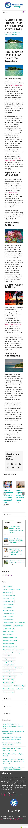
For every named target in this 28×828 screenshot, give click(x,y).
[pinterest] (16, 811)
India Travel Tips (20, 622)
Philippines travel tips (9, 659)
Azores (18, 589)
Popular (8, 522)
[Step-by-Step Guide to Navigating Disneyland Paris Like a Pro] (6, 539)
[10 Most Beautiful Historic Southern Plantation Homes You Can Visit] (6, 527)
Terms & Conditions (15, 820)
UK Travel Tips (20, 689)
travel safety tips (7, 686)
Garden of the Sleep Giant (13, 324)
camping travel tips (8, 598)
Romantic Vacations (11, 34)
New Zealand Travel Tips (10, 646)
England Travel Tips (8, 610)
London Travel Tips (8, 628)
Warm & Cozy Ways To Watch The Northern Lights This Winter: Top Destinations (13, 761)
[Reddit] (16, 464)
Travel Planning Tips (8, 683)
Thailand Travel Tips (8, 680)
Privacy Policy (5, 820)
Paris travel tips (16, 652)
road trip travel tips (8, 664)
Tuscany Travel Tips (8, 689)
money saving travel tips (10, 637)
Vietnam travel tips (8, 692)
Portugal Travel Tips (8, 662)
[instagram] (12, 811)
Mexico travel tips (8, 634)
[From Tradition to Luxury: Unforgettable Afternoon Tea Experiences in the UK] (6, 549)
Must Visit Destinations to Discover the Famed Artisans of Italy (13, 726)
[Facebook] (8, 464)
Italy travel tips (7, 625)
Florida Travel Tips (8, 616)
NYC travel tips (20, 649)
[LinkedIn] (20, 464)
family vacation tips (8, 613)
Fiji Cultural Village (13, 192)
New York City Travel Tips (10, 640)
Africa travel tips (7, 586)
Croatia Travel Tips (8, 604)
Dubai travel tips (7, 607)
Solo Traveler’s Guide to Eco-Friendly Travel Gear (16, 562)
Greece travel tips (8, 619)
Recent (19, 522)
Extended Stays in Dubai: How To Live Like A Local (20, 495)
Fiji (19, 32)
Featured (14, 32)
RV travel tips (18, 668)
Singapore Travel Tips (9, 671)
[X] (12, 464)
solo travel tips (7, 674)
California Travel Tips (9, 595)
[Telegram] (13, 467)
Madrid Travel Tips (8, 631)
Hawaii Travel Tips (8, 622)
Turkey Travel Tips (19, 686)
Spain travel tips (18, 674)
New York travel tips (8, 643)
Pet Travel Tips (7, 655)
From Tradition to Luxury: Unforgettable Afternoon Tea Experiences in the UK (16, 551)
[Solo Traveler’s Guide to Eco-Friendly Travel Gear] (6, 561)
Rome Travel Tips (8, 668)
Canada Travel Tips (8, 601)
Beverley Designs (18, 818)
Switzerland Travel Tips (9, 677)
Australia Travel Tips (8, 589)
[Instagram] (6, 575)
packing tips (6, 652)
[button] (5, 493)
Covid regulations (16, 85)
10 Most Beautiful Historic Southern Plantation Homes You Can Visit (16, 529)
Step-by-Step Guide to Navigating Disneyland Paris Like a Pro (16, 540)
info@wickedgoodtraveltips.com (11, 795)
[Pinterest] (18, 467)
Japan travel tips (18, 625)
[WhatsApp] (8, 467)
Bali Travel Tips (7, 592)
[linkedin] (19, 811)
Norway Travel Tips (8, 649)
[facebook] (9, 811)
